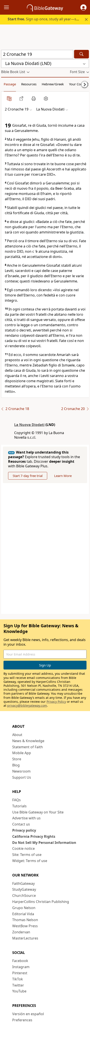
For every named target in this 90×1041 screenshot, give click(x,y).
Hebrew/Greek (53, 84)
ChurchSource (24, 895)
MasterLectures (25, 938)
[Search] (81, 54)
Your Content (78, 84)
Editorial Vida (23, 913)
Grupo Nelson (23, 907)
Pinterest (19, 973)
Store (16, 759)
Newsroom (21, 771)
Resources (28, 84)
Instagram (20, 966)
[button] (83, 7)
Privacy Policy (56, 701)
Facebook (20, 960)
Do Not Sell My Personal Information (44, 842)
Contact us (21, 824)
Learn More (63, 475)
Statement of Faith (27, 747)
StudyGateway (24, 889)
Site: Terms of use (27, 854)
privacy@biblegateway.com (27, 705)
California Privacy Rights (33, 836)
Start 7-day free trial (28, 475)
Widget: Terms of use (29, 860)
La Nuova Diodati (29, 424)
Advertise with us (26, 818)
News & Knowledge (28, 740)
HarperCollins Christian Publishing (40, 901)
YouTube (19, 991)
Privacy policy (24, 830)
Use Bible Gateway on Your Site (38, 812)
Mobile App (21, 752)
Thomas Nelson (25, 919)
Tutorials (19, 806)
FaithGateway (23, 883)
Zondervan (21, 932)
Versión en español (28, 1013)
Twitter (18, 985)
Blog (16, 765)
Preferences (22, 1020)
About (17, 734)
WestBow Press (25, 926)
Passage (10, 84)
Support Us (21, 777)
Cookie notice (23, 848)
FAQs (16, 799)
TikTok (17, 979)
